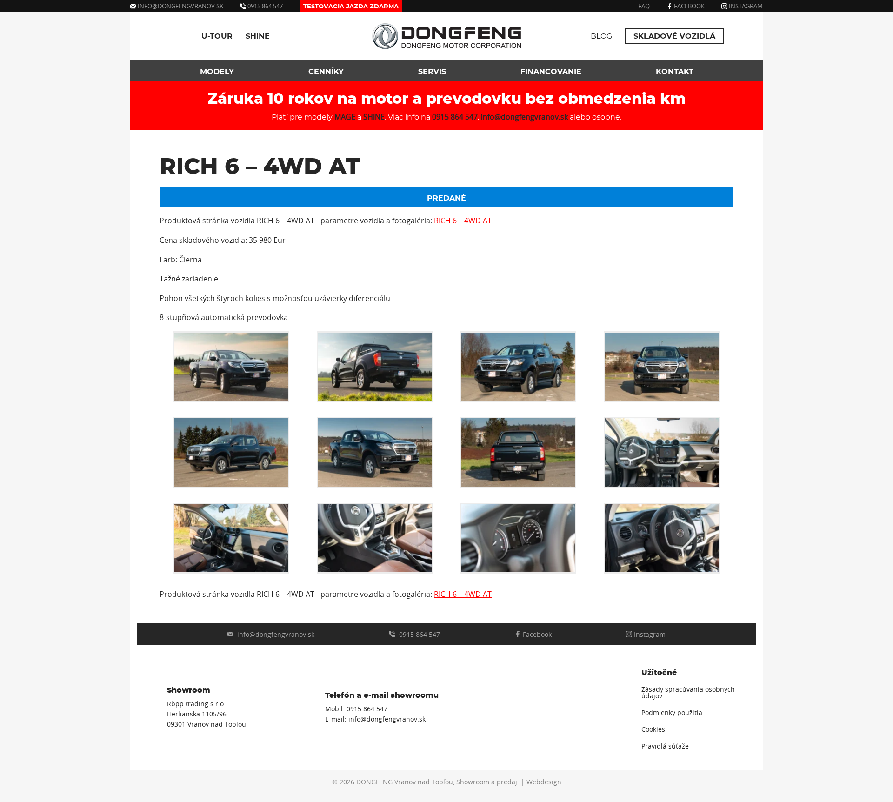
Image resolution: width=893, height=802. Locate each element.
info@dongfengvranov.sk (180, 6)
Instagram (745, 6)
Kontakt (674, 71)
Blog (601, 36)
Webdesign (543, 782)
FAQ (644, 6)
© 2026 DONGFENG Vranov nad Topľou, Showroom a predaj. (425, 782)
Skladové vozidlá (674, 36)
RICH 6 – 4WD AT (463, 220)
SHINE (258, 36)
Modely (217, 71)
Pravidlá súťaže (665, 746)
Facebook (689, 6)
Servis (432, 71)
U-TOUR (217, 36)
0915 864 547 (264, 6)
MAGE (344, 117)
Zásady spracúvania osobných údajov (688, 692)
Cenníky (326, 71)
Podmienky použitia (671, 712)
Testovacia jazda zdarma (351, 7)
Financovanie (550, 71)
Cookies (653, 729)
